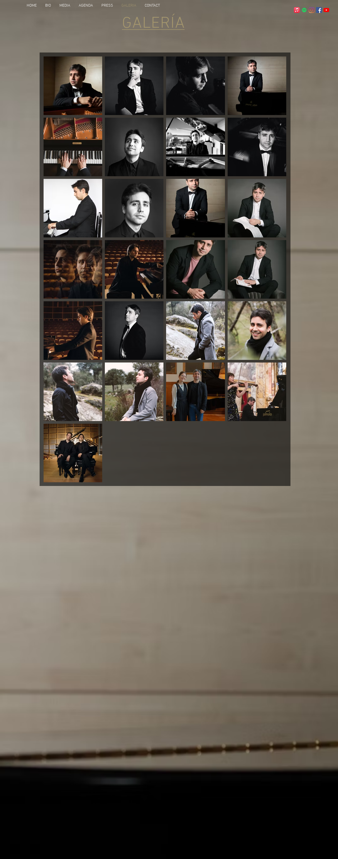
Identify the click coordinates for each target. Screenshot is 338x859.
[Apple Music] (297, 10)
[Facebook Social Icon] (319, 10)
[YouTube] (326, 10)
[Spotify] (304, 10)
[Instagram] (311, 10)
